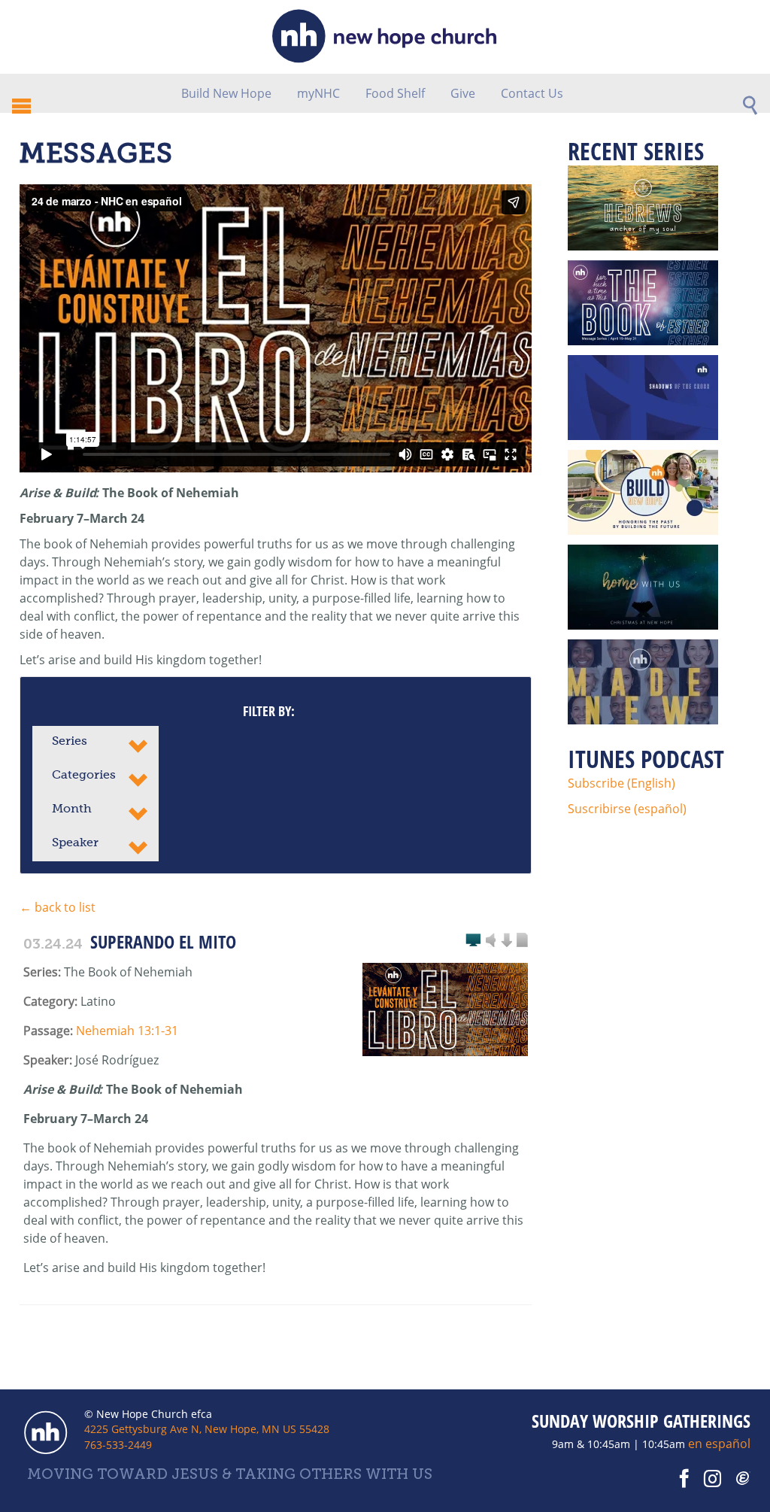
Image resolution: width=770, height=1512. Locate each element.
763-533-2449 (118, 1445)
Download (506, 941)
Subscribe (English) (621, 783)
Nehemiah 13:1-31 (127, 1030)
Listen (491, 941)
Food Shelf (395, 93)
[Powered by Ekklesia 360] (743, 1478)
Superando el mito (163, 941)
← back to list (57, 907)
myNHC (318, 93)
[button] (95, 743)
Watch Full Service (472, 941)
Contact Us (532, 93)
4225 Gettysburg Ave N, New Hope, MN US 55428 (206, 1429)
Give (462, 93)
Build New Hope (226, 93)
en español (719, 1443)
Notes (522, 941)
